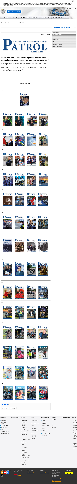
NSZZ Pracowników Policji (25, 443)
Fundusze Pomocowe (24, 433)
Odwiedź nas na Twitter (2, 475)
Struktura (24, 422)
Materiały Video (56, 37)
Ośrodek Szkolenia (54, 418)
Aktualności (55, 422)
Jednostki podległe (24, 425)
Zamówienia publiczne (35, 421)
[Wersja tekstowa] (72, 8)
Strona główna (4, 22)
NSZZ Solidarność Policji (24, 447)
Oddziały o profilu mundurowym (46, 434)
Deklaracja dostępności (44, 472)
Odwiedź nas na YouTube (5, 472)
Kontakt (54, 427)
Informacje (11, 22)
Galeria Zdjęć (56, 39)
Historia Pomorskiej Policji (26, 455)
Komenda (23, 418)
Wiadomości (55, 32)
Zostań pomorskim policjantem (44, 422)
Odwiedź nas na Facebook (7, 472)
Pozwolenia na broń (35, 424)
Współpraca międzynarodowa (26, 428)
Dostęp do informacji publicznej (34, 435)
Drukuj (48, 34)
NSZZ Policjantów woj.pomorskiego (26, 438)
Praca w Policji (45, 418)
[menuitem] (5, 17)
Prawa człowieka (25, 430)
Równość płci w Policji (25, 458)
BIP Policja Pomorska (20, 474)
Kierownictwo (25, 420)
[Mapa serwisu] (70, 8)
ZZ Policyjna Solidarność (24, 451)
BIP (53, 41)
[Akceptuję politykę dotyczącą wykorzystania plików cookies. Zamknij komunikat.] (73, 1)
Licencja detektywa (34, 427)
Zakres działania (25, 460)
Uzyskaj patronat (57, 46)
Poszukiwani (24, 462)
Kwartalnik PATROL (19, 22)
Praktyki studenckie (44, 431)
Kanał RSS (2, 472)
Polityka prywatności (56, 481)
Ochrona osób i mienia (35, 431)
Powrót (42, 34)
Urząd (32, 418)
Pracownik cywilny (44, 427)
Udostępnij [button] (6, 408)
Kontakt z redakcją (30, 472)
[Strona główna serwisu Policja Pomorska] (68, 8)
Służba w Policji (45, 425)
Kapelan (23, 436)
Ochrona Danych (66, 418)
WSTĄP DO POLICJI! (15, 418)
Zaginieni (24, 464)
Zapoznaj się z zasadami (57, 478)
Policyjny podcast (57, 44)
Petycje (33, 438)
